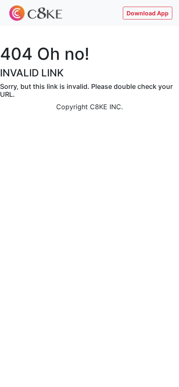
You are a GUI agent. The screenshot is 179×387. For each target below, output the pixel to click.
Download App (148, 13)
